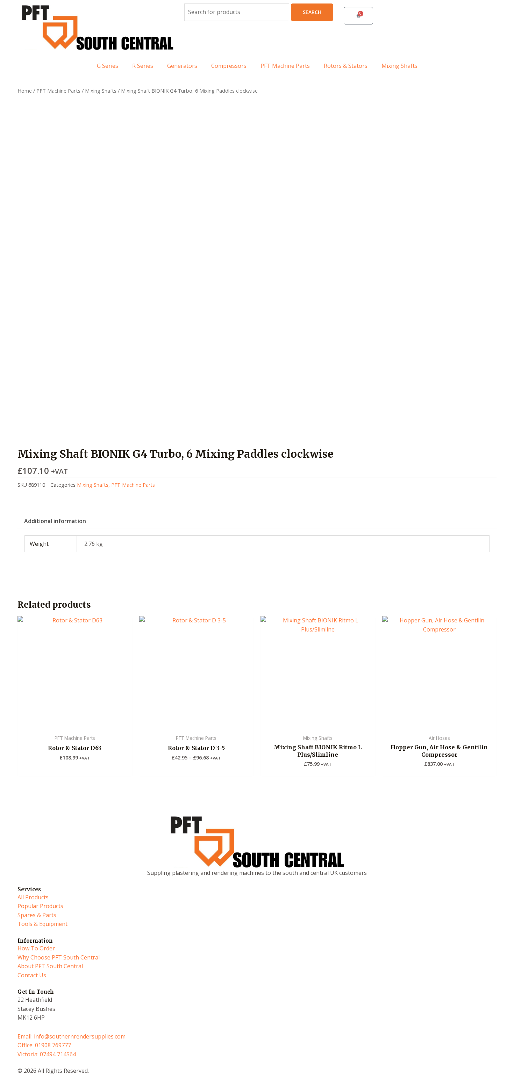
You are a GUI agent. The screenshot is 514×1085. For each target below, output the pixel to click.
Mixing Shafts (399, 66)
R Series (142, 66)
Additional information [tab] (55, 521)
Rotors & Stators (345, 66)
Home (24, 90)
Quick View (74, 724)
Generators (182, 66)
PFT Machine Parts (285, 66)
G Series (107, 66)
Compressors (229, 66)
